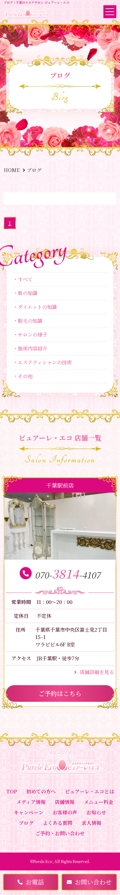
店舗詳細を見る (97, 672)
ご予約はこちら (60, 693)
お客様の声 (65, 812)
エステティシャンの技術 (45, 362)
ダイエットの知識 (37, 306)
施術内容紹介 (32, 348)
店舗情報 (64, 801)
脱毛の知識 (30, 320)
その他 (25, 376)
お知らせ (96, 812)
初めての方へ (41, 791)
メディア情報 (31, 801)
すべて (25, 279)
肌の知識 (28, 293)
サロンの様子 (32, 334)
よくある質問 (57, 822)
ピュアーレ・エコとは (89, 791)
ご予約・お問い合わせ (60, 833)
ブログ (26, 822)
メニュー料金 (98, 801)
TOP (11, 791)
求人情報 (91, 822)
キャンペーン (28, 812)
